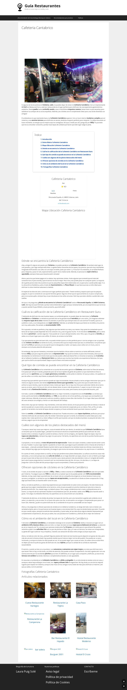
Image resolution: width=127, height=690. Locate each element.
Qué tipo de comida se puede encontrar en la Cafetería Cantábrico (66, 155)
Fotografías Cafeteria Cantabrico (55, 167)
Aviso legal (52, 671)
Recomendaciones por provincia (63, 18)
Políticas (80, 18)
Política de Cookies (58, 682)
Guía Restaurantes (42, 5)
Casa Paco (81, 602)
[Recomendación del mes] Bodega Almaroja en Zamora (34, 18)
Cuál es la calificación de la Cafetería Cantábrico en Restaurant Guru (67, 152)
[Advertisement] (63, 46)
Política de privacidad (59, 677)
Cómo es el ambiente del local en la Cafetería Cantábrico (63, 164)
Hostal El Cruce (83, 654)
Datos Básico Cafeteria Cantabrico (55, 142)
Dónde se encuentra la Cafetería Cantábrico (58, 148)
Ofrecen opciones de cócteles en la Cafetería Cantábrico (62, 161)
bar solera (40, 649)
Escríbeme (91, 671)
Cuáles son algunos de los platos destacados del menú (62, 158)
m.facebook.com (63, 203)
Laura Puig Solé (26, 671)
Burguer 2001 (56, 654)
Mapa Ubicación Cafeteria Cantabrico (56, 145)
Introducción (47, 139)
